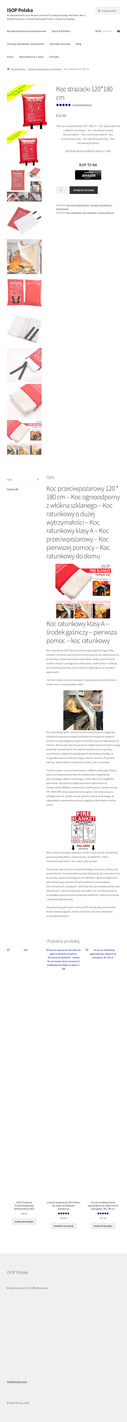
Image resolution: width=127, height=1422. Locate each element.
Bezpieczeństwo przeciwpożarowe (26, 31)
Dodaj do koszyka (83, 190)
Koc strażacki (90, 212)
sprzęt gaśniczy (106, 212)
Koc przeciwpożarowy (78, 205)
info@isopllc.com (17, 1381)
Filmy (10, 56)
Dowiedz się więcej (63, 1225)
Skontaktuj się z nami (31, 56)
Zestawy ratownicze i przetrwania (44, 69)
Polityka (54, 56)
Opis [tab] (9, 479)
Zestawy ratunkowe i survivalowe (25, 43)
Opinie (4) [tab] (12, 489)
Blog (78, 43)
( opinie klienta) (82, 105)
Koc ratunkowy (74, 212)
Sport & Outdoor (61, 31)
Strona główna (18, 69)
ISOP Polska (20, 10)
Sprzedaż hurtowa (60, 43)
